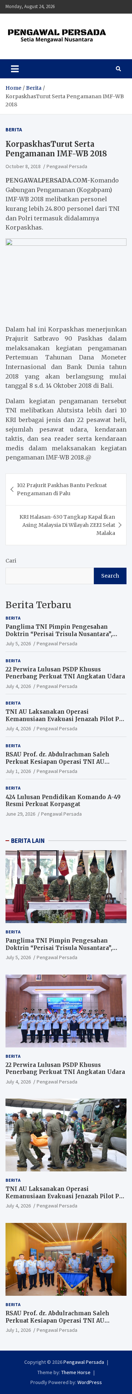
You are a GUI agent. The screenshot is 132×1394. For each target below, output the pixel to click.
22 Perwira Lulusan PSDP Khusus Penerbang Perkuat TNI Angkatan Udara (65, 673)
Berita (14, 129)
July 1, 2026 (18, 771)
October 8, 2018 (23, 166)
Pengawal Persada (67, 166)
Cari (11, 560)
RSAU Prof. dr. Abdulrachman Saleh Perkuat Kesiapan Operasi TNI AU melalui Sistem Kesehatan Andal (57, 761)
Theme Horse (76, 1372)
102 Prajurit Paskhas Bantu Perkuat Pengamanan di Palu (62, 489)
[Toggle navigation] (15, 68)
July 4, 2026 (18, 686)
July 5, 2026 (18, 643)
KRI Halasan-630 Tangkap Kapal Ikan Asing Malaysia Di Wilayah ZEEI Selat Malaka (67, 525)
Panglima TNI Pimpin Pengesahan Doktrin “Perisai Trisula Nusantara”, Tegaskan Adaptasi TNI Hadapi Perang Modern (63, 637)
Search (110, 575)
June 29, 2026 (20, 813)
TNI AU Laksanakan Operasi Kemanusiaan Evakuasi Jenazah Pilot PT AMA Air (65, 719)
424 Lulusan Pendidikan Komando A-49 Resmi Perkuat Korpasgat (63, 801)
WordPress (89, 1382)
